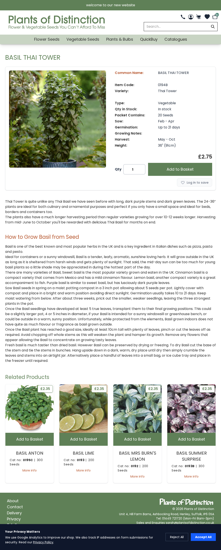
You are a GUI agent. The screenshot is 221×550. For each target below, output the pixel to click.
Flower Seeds (47, 39)
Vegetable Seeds (82, 39)
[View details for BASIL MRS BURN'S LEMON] (137, 408)
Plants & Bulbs (119, 39)
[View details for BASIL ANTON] (29, 408)
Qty (118, 169)
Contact (15, 507)
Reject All (177, 537)
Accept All (203, 537)
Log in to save (197, 182)
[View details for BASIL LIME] (83, 408)
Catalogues (175, 39)
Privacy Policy (43, 542)
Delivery (14, 513)
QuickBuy (149, 39)
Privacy (14, 519)
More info (29, 470)
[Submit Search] (213, 26)
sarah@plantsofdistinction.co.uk (190, 523)
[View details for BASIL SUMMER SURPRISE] (191, 408)
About (13, 500)
